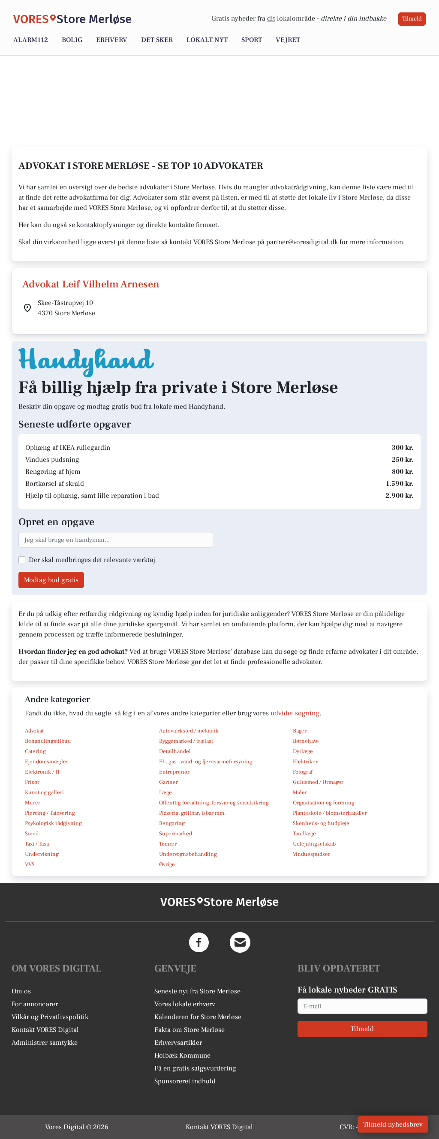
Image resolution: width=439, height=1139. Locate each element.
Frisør (32, 782)
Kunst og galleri (44, 792)
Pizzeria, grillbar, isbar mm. (192, 813)
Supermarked (175, 833)
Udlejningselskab (314, 843)
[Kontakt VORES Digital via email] (240, 942)
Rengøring (172, 823)
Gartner (168, 782)
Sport (251, 40)
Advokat (34, 730)
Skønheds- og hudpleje (321, 823)
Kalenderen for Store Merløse (197, 1017)
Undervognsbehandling (188, 854)
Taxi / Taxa (37, 843)
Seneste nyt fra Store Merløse (197, 991)
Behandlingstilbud (48, 741)
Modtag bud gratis (51, 580)
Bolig (72, 40)
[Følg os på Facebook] (199, 942)
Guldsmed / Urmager (318, 782)
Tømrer (168, 843)
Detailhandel (175, 751)
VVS (30, 864)
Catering (35, 751)
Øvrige (167, 864)
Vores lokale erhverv (184, 1004)
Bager (300, 730)
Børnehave (306, 741)
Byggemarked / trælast (186, 741)
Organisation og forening (324, 802)
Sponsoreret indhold (185, 1081)
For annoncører (35, 1004)
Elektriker (305, 761)
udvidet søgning (295, 713)
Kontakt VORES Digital (45, 1029)
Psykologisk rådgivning (53, 823)
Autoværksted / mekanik (189, 730)
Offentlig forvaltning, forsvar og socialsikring (214, 802)
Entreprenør (174, 771)
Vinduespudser (311, 854)
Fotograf (303, 771)
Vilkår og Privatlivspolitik (50, 1017)
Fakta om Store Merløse (189, 1029)
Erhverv (111, 40)
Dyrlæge (303, 751)
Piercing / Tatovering (50, 813)
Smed (32, 833)
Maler (300, 792)
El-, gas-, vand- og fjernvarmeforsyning (206, 761)
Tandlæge (304, 833)
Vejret (288, 40)
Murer (32, 802)
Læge (165, 792)
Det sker (157, 40)
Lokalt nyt (207, 40)
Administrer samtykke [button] (45, 1042)
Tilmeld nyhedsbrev (393, 1124)
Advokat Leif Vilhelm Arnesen (90, 284)
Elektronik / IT (42, 771)
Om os (21, 991)
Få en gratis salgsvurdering (195, 1068)
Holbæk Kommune (182, 1055)
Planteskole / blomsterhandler (330, 813)
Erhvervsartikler (178, 1042)
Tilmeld (412, 19)
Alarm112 (30, 40)
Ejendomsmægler (46, 761)
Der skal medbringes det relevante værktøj (92, 560)
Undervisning (42, 854)
